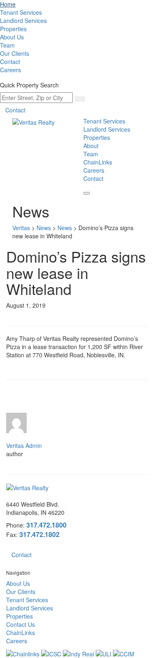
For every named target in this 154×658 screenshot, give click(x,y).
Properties (13, 29)
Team (7, 45)
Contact (10, 61)
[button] (86, 193)
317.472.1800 (46, 525)
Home (8, 4)
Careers (10, 70)
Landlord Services (23, 20)
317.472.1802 (39, 534)
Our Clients (14, 53)
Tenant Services (21, 12)
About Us (12, 37)
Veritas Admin (24, 445)
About (91, 146)
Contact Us (20, 624)
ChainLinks (97, 162)
